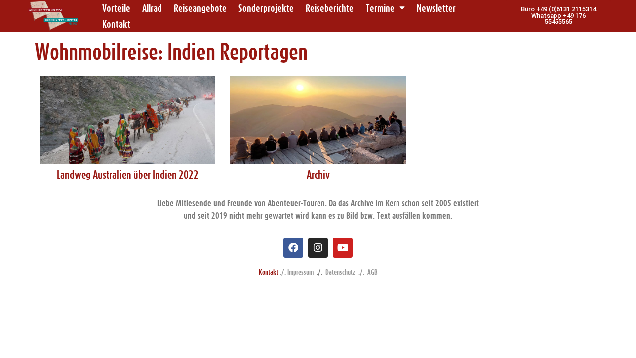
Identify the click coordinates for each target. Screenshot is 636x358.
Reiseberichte (330, 8)
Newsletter (436, 8)
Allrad (152, 8)
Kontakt (116, 24)
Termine (380, 8)
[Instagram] (318, 248)
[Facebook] (293, 248)
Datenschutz (340, 272)
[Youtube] (343, 248)
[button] (558, 15)
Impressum (300, 272)
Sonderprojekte (266, 8)
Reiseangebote (200, 8)
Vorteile (116, 8)
